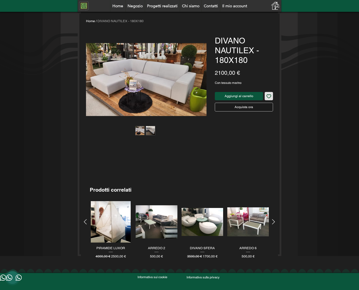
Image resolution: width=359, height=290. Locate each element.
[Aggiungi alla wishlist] (269, 96)
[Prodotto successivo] (273, 221)
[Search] (277, 6)
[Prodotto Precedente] (85, 221)
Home (90, 21)
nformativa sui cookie (152, 277)
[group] (179, 232)
